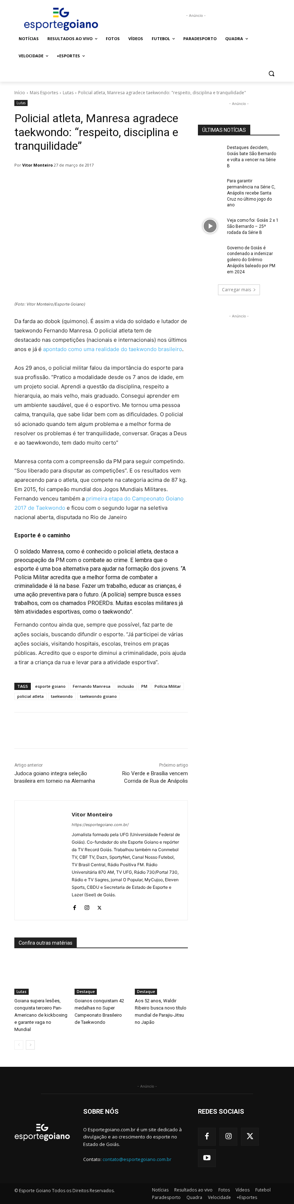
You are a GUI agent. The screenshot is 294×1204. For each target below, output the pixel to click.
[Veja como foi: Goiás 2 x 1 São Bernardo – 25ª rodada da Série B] (210, 226)
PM (144, 686)
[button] (271, 73)
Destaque (86, 991)
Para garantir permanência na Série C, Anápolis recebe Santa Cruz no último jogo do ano (251, 192)
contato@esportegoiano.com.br (137, 1159)
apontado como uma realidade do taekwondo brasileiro (112, 349)
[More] (199, 730)
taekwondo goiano (98, 696)
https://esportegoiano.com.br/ (100, 824)
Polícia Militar (168, 686)
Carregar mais (236, 290)
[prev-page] (18, 1045)
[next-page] (30, 1045)
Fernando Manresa (91, 686)
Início (19, 93)
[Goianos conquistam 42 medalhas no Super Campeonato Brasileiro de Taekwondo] (101, 976)
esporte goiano (50, 686)
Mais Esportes (44, 93)
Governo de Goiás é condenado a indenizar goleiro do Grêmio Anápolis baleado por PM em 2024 (251, 259)
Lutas (68, 93)
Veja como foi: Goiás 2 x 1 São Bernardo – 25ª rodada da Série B (253, 226)
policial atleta (30, 696)
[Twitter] (99, 906)
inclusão (126, 686)
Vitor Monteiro (37, 165)
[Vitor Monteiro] (43, 860)
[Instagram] (87, 906)
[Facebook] (74, 906)
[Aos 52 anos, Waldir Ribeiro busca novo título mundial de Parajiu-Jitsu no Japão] (161, 976)
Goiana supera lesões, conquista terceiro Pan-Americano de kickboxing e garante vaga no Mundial (40, 1015)
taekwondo (62, 696)
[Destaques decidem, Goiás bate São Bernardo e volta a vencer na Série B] (210, 153)
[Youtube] (207, 1158)
